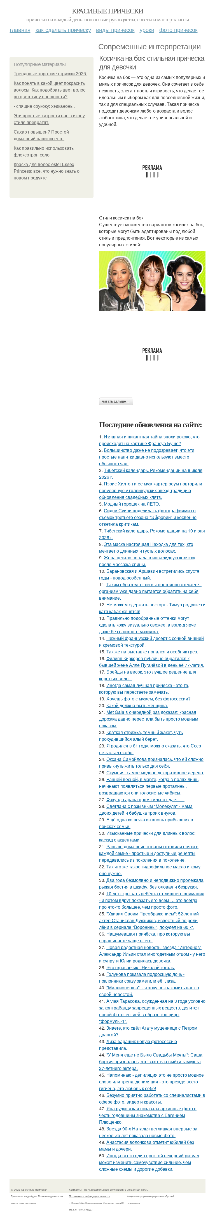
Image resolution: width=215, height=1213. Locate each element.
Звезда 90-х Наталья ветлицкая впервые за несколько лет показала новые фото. (148, 1132)
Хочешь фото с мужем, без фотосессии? (148, 698)
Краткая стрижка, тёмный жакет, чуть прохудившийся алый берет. (141, 735)
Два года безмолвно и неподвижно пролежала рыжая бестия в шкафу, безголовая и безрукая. (151, 883)
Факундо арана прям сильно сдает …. (145, 799)
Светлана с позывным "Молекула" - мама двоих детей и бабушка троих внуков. (146, 809)
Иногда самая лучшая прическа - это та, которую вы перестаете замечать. (144, 688)
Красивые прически (107, 10)
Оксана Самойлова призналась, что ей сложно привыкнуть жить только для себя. (151, 762)
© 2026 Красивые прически (29, 1189)
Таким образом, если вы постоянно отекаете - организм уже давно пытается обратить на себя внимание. (150, 591)
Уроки (147, 29)
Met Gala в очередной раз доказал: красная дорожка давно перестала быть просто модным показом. (148, 719)
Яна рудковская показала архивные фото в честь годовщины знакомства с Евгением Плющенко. (148, 1115)
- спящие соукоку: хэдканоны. (44, 106)
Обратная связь (137, 1189)
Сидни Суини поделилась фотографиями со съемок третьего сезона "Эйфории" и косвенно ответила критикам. (148, 517)
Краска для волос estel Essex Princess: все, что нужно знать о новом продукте (47, 171)
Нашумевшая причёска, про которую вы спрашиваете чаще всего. (144, 937)
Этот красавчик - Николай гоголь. (140, 967)
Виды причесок (115, 29)
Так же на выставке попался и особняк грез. (152, 651)
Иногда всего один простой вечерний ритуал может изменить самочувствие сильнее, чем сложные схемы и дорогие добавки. (149, 1162)
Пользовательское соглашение (105, 1189)
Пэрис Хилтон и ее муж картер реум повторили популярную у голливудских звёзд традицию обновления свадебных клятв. (150, 490)
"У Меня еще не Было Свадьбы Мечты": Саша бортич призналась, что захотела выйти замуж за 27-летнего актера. (150, 1061)
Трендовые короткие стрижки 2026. (50, 73)
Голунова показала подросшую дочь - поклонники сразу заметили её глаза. (141, 977)
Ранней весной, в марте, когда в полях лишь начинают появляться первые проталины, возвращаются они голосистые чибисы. (148, 786)
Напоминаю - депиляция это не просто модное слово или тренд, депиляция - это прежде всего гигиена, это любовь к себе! (151, 1082)
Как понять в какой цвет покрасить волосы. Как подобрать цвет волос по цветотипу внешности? (49, 90)
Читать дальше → (116, 401)
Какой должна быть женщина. (137, 705)
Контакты (75, 1189)
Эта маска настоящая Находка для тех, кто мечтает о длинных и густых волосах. (146, 547)
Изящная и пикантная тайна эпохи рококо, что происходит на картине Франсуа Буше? (149, 440)
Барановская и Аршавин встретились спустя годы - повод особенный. (149, 574)
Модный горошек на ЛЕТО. (132, 504)
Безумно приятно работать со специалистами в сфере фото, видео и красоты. (152, 1098)
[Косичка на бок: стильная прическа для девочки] (152, 281)
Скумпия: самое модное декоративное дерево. (155, 772)
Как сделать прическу (63, 29)
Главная (20, 29)
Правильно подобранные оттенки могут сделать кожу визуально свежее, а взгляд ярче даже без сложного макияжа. (147, 625)
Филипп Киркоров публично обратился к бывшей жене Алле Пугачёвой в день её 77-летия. (151, 661)
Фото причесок (178, 29)
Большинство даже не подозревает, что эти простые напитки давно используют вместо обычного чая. (146, 457)
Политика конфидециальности (89, 1196)
